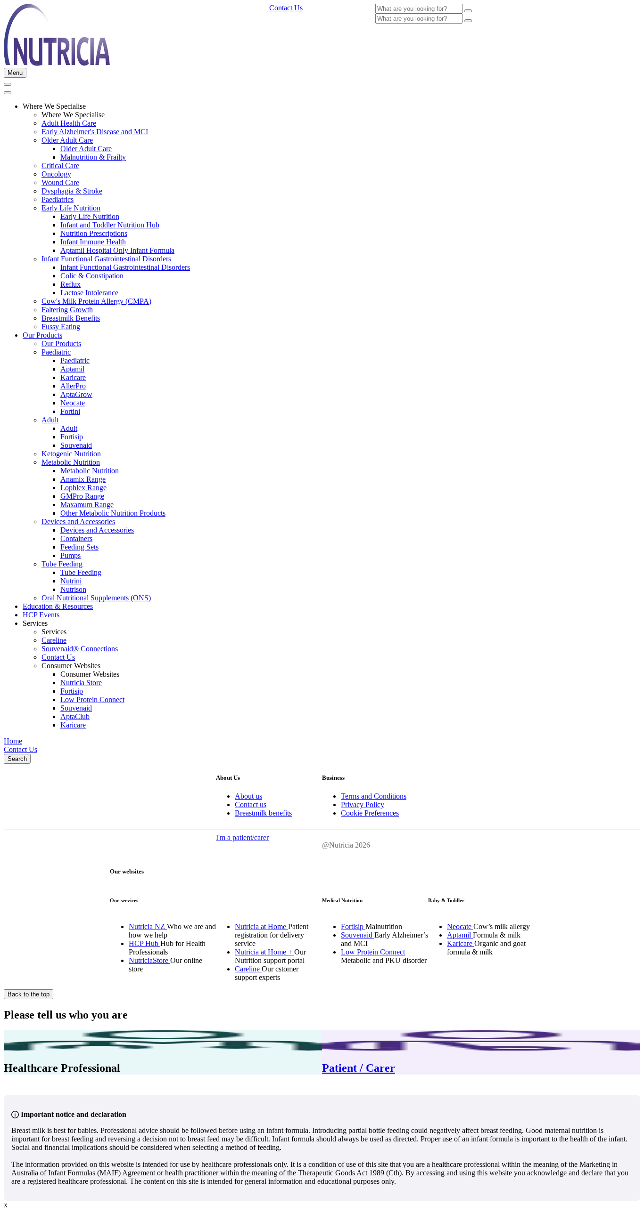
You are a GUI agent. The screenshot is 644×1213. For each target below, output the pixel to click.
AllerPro (73, 386)
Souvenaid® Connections (79, 649)
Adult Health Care (68, 123)
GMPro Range (82, 496)
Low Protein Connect (92, 699)
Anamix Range (83, 479)
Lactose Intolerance (89, 293)
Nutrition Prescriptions (93, 233)
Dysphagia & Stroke (71, 191)
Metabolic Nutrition (70, 462)
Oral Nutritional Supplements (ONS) (96, 598)
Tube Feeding (62, 564)
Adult (49, 420)
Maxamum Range (87, 505)
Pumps (70, 555)
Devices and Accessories (78, 522)
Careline (53, 640)
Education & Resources (58, 606)
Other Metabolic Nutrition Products (112, 513)
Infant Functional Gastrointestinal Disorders (106, 259)
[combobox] (418, 9)
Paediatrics (57, 199)
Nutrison (73, 589)
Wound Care (60, 182)
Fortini (70, 411)
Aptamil (72, 369)
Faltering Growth (67, 310)
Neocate (72, 403)
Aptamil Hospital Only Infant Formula (117, 250)
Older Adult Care (67, 140)
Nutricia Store (81, 683)
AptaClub (75, 716)
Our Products (42, 335)
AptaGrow (76, 394)
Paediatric (56, 352)
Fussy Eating (60, 327)
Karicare (73, 377)
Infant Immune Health (93, 242)
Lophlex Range (83, 488)
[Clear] (468, 10)
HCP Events (41, 615)
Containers (76, 538)
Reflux (70, 284)
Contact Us (58, 657)
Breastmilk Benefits (70, 318)
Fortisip (71, 437)
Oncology (56, 174)
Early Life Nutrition (70, 208)
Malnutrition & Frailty (93, 157)
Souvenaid (76, 445)
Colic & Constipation (92, 276)
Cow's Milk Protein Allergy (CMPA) (96, 301)
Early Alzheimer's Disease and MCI (94, 132)
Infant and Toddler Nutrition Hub (109, 225)
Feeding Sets (79, 547)
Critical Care (60, 166)
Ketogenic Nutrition (71, 454)
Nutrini (71, 581)
